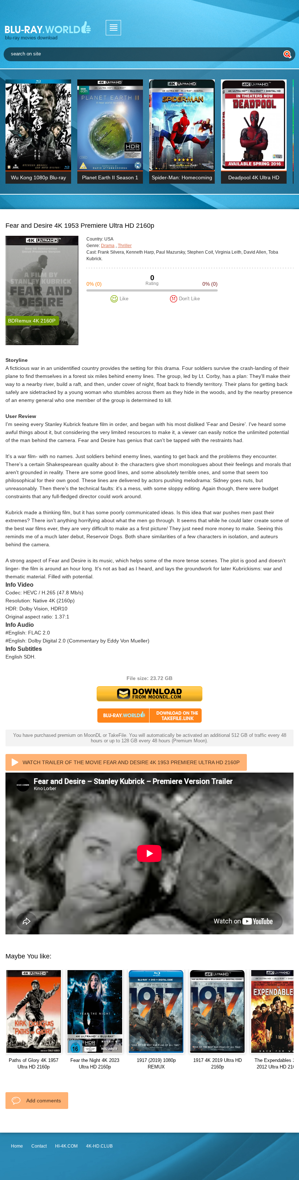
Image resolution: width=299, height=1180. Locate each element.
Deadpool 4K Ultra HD (253, 177)
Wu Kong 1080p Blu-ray (38, 177)
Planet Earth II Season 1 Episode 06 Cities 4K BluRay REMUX (110, 179)
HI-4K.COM (66, 1146)
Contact (39, 1146)
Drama (107, 245)
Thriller (125, 245)
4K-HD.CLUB (99, 1146)
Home (17, 1146)
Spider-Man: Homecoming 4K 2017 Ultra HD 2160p (182, 179)
